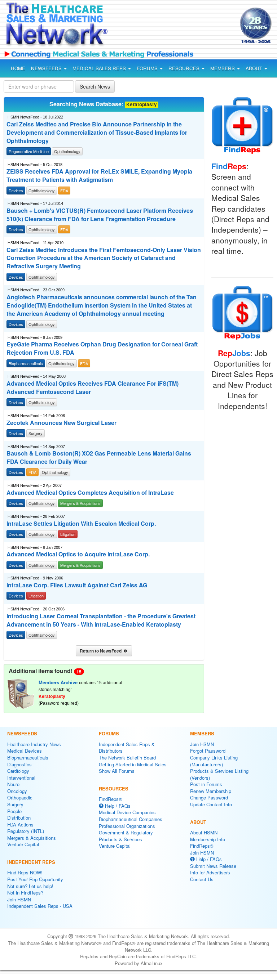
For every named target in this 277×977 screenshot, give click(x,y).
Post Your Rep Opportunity (35, 879)
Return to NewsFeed (102, 650)
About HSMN (203, 832)
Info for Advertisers (210, 872)
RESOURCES (184, 68)
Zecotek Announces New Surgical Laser (61, 423)
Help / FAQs (117, 805)
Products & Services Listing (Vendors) (219, 774)
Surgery (15, 804)
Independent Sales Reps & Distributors (127, 747)
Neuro (13, 784)
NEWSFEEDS (47, 68)
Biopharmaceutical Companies (130, 819)
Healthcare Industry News (34, 744)
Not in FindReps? (25, 892)
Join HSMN (19, 899)
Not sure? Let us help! (30, 886)
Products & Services (120, 839)
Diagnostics (19, 764)
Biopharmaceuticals (27, 757)
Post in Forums (206, 784)
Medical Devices (24, 750)
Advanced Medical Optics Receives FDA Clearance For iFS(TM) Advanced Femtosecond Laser (92, 388)
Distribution (19, 817)
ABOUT (255, 68)
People (14, 811)
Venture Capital (23, 844)
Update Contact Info (211, 804)
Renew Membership (210, 791)
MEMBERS (223, 68)
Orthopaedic (19, 797)
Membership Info (207, 839)
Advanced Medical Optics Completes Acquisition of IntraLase (90, 493)
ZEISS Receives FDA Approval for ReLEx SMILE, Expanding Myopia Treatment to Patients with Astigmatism (99, 175)
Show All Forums (117, 770)
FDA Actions (20, 824)
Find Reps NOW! (25, 872)
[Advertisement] (176, 26)
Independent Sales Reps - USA (39, 905)
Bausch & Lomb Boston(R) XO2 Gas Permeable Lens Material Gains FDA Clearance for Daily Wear (98, 457)
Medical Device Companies (127, 812)
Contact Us (202, 879)
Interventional (21, 777)
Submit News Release (213, 865)
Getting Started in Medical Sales (133, 764)
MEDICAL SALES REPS (99, 68)
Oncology (17, 791)
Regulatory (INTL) (25, 831)
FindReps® (110, 799)
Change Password (209, 797)
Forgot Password (207, 750)
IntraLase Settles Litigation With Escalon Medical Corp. (81, 524)
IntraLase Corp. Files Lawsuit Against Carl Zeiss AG (76, 585)
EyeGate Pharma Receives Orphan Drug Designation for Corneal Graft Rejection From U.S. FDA (102, 348)
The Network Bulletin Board (127, 757)
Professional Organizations (127, 826)
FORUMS (148, 68)
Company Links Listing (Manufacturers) (214, 761)
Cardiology (18, 770)
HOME (18, 68)
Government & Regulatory (126, 832)
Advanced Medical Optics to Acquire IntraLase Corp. (78, 554)
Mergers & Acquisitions (31, 837)
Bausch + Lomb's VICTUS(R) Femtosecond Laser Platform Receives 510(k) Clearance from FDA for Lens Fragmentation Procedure (99, 215)
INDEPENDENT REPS (31, 862)
